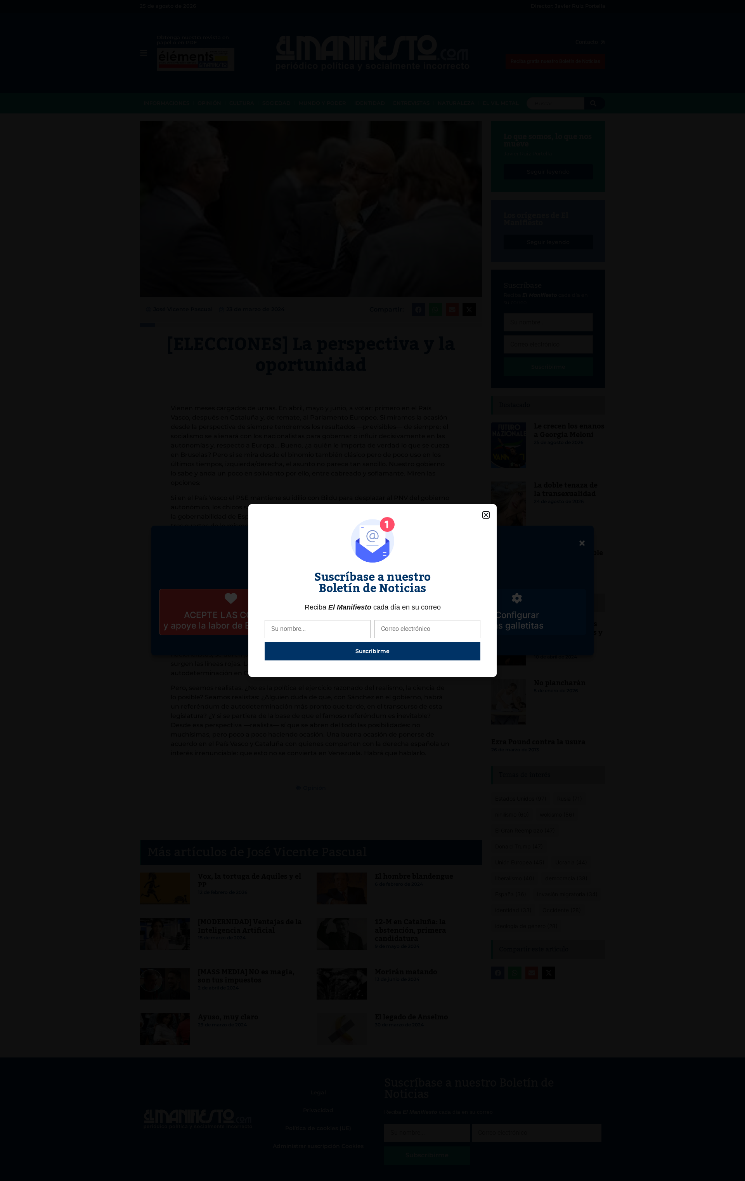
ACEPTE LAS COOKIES (231, 615)
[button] (582, 543)
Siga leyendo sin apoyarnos (376, 615)
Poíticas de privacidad (403, 644)
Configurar (517, 615)
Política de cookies (332, 644)
